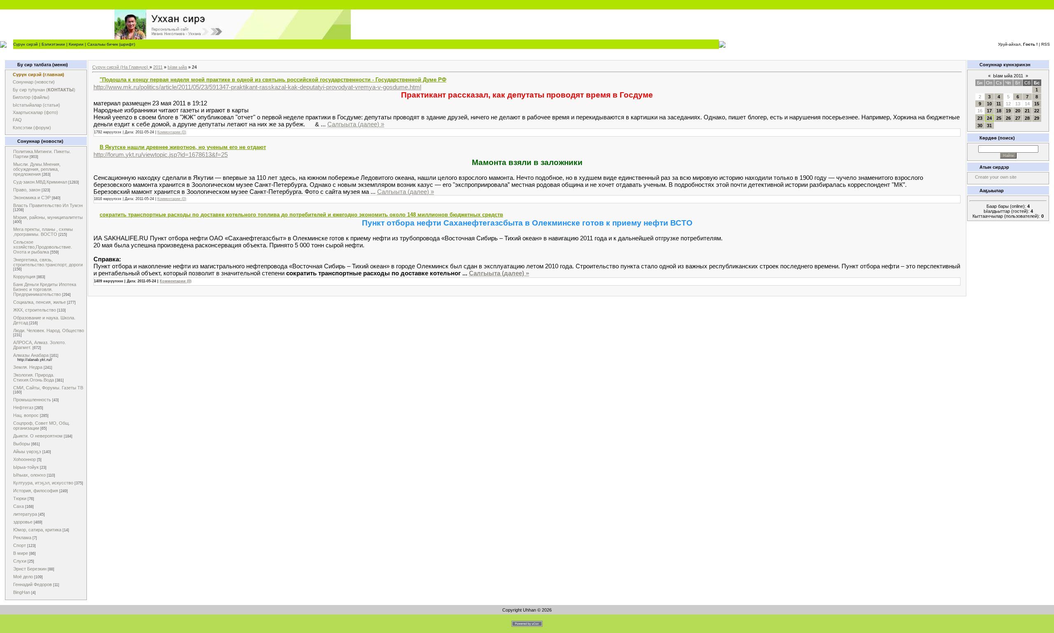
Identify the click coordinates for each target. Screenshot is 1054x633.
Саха (18, 506)
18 (998, 110)
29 (1036, 118)
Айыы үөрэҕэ (27, 451)
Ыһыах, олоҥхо (29, 474)
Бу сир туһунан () (44, 89)
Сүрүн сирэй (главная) (38, 74)
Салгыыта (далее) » (355, 124)
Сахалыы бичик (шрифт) (111, 44)
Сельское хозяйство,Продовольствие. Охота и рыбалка (42, 247)
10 (989, 103)
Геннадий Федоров (32, 584)
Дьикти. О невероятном (38, 435)
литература (25, 514)
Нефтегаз (23, 407)
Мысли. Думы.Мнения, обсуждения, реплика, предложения (37, 169)
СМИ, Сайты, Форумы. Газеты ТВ (48, 387)
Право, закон (26, 189)
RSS (1045, 44)
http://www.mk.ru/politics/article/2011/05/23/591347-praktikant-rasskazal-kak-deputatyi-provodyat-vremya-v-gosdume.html (257, 87)
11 (998, 103)
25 (998, 118)
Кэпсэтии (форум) (32, 127)
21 (1027, 110)
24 (989, 118)
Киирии (76, 44)
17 (989, 110)
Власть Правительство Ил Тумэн (48, 205)
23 (979, 118)
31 (989, 125)
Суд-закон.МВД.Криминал (40, 181)
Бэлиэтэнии (53, 44)
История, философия (35, 490)
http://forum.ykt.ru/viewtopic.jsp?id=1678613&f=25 (160, 154)
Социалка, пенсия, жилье (39, 302)
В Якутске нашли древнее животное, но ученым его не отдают (183, 147)
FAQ (17, 119)
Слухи (19, 561)
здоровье (23, 521)
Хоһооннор (24, 459)
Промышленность (32, 399)
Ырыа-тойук (26, 467)
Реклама (22, 537)
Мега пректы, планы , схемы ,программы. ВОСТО (43, 232)
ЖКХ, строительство (34, 309)
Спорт (19, 545)
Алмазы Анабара (31, 355)
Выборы (21, 443)
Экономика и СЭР (32, 197)
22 (1036, 110)
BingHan (21, 592)
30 (979, 125)
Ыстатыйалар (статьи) (36, 104)
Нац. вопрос (26, 415)
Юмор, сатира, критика (37, 529)
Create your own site (996, 177)
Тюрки (19, 498)
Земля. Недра (27, 367)
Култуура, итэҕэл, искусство (43, 482)
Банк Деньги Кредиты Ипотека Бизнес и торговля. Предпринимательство (44, 289)
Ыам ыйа (177, 67)
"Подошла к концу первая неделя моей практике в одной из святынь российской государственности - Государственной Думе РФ (273, 80)
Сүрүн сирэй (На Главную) (120, 67)
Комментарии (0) (171, 132)
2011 (158, 67)
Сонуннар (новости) (34, 81)
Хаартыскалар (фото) (35, 112)
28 (1027, 118)
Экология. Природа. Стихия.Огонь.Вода (33, 377)
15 (1036, 103)
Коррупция (24, 276)
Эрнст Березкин (30, 568)
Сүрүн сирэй (25, 44)
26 (1008, 118)
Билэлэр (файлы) (31, 97)
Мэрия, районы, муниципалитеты (48, 217)
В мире (20, 553)
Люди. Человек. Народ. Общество (48, 330)
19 (1008, 110)
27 (1017, 118)
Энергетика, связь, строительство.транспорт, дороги (48, 262)
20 (1017, 110)
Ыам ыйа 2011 (1008, 75)
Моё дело (23, 576)
